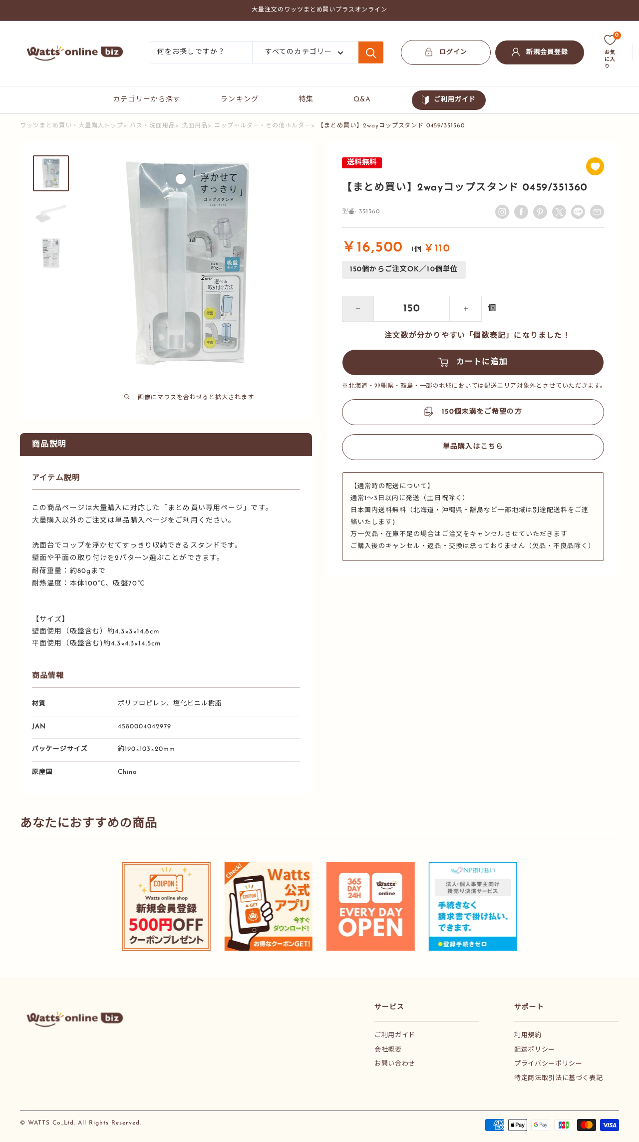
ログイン (453, 52)
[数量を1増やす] (466, 309)
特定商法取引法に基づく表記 (558, 1078)
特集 (306, 99)
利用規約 (528, 1035)
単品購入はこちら (473, 447)
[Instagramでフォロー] (502, 212)
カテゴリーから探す (147, 99)
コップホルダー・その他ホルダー (262, 126)
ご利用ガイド (455, 99)
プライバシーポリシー (548, 1064)
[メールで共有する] (578, 212)
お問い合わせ (394, 1064)
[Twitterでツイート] (559, 212)
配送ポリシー (534, 1050)
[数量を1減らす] (358, 309)
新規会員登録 (547, 52)
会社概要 (388, 1050)
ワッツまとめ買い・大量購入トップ (71, 126)
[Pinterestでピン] (540, 212)
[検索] (370, 52)
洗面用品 (195, 126)
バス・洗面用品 (152, 126)
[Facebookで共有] (521, 212)
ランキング (240, 99)
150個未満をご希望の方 (482, 412)
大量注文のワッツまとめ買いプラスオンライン (319, 10)
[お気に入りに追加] (595, 166)
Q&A (362, 99)
